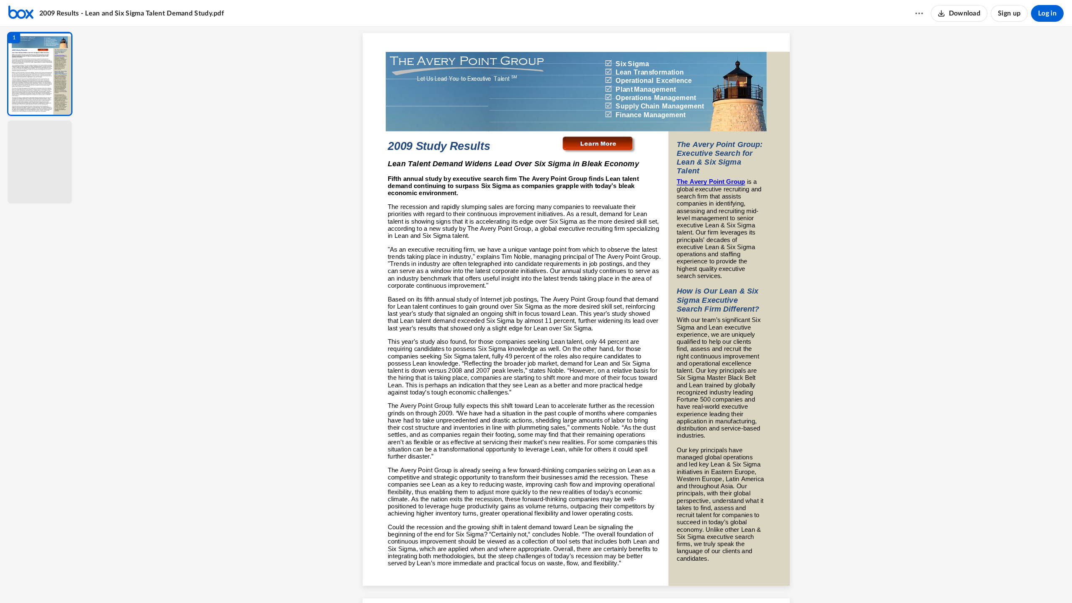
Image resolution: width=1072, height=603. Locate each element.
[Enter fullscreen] (653, 582)
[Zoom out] (577, 582)
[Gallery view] (638, 582)
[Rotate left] (622, 582)
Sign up (1009, 13)
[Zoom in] (605, 582)
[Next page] (559, 582)
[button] (39, 74)
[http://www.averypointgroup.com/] (576, 89)
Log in (1047, 13)
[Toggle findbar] (514, 582)
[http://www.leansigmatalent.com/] (600, 144)
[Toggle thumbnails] (499, 582)
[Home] (21, 13)
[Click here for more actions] (919, 13)
